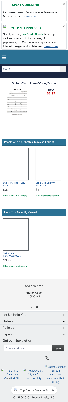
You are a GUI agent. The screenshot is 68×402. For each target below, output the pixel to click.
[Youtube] (60, 359)
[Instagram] (34, 359)
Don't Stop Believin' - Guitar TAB (46, 184)
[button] (4, 57)
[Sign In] (55, 57)
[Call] (61, 57)
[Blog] (8, 359)
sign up (58, 348)
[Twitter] (47, 359)
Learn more (30, 16)
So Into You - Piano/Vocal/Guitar (12, 254)
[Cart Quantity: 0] (48, 57)
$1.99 (39, 189)
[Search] (63, 69)
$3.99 (7, 189)
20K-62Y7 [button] (34, 294)
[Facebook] (21, 359)
